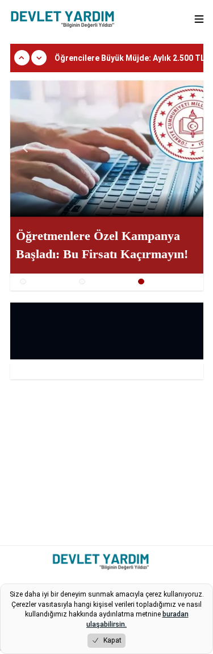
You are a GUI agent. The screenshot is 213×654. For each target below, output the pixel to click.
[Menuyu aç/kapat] (199, 19)
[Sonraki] (39, 57)
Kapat (112, 640)
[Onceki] (22, 57)
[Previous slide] (26, 148)
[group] (106, 148)
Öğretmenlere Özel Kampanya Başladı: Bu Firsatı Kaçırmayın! (102, 245)
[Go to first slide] (187, 148)
